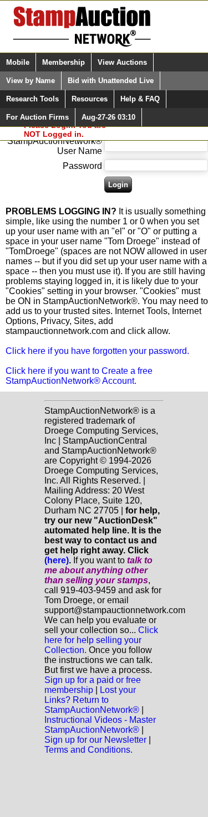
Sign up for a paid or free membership (92, 685)
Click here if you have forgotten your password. (97, 351)
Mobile (17, 62)
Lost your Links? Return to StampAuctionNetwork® (91, 700)
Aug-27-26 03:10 (108, 117)
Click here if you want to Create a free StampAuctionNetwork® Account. (79, 376)
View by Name (30, 80)
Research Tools (32, 99)
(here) (56, 560)
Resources (90, 99)
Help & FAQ (140, 99)
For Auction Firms (37, 117)
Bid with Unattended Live (111, 80)
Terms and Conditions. (88, 749)
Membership (63, 62)
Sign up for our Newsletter (95, 739)
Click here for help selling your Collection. (101, 640)
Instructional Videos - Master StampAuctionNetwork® (100, 724)
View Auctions (122, 62)
